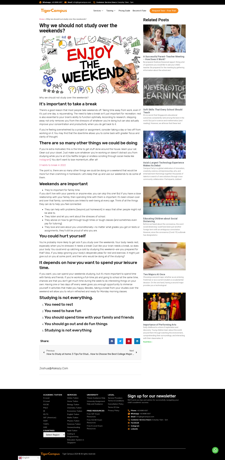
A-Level (46, 398)
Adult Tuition (72, 430)
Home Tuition (72, 401)
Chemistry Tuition (74, 408)
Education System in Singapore (75, 441)
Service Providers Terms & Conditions (116, 399)
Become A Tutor (139, 11)
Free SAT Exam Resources (93, 415)
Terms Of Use (113, 407)
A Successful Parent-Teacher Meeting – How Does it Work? (163, 58)
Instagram (44, 159)
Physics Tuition (73, 421)
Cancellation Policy (115, 404)
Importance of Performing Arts (159, 324)
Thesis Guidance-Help (96, 398)
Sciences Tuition (74, 424)
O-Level (46, 401)
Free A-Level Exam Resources (95, 427)
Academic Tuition (52, 395)
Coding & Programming (72, 435)
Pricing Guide (124, 11)
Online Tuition (73, 398)
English (25, 458)
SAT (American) (49, 417)
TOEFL (46, 424)
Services (97, 11)
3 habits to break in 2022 (52, 165)
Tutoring (109, 11)
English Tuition (73, 414)
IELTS (45, 414)
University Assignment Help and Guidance (96, 402)
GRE (45, 427)
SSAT (45, 421)
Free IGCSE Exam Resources (94, 421)
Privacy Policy (113, 410)
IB (44, 411)
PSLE (45, 408)
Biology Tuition (73, 404)
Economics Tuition (74, 411)
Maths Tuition (72, 417)
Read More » (147, 342)
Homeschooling (73, 427)
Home (42, 19)
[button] (112, 341)
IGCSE (46, 404)
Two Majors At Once (154, 274)
